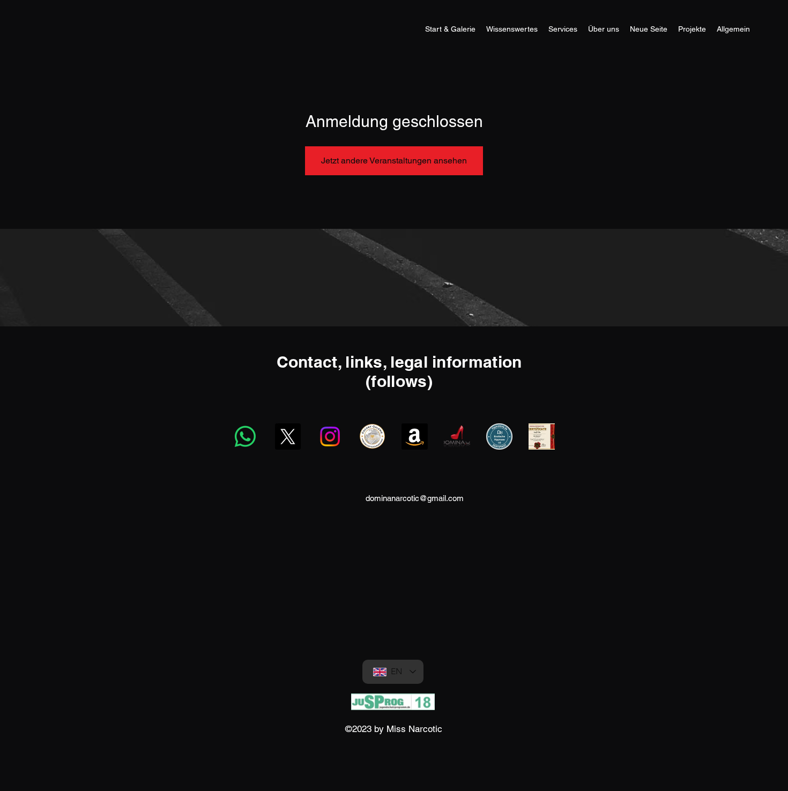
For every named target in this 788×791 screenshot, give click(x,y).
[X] (287, 436)
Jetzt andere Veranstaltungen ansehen (394, 160)
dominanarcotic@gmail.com (415, 498)
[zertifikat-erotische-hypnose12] (499, 436)
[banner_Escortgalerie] (372, 436)
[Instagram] (330, 436)
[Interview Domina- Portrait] (542, 436)
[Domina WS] (457, 436)
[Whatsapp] (245, 436)
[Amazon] (415, 436)
